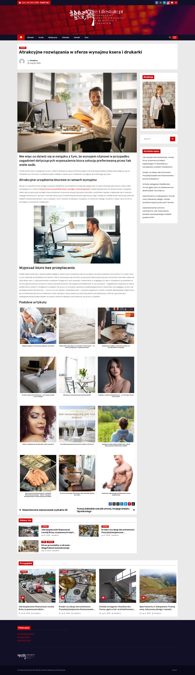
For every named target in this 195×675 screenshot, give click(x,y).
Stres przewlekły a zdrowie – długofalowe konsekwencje (56, 546)
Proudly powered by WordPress (29, 670)
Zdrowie (30, 37)
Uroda (41, 37)
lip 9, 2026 (105, 535)
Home (174, 670)
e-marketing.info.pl (25, 634)
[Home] (21, 37)
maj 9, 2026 (46, 551)
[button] (170, 37)
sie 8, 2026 (45, 535)
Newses (50, 670)
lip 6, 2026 (106, 613)
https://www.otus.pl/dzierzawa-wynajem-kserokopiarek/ (64, 189)
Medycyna (53, 37)
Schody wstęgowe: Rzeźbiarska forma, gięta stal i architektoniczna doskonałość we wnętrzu (158, 187)
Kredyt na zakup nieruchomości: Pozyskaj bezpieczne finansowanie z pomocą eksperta (118, 532)
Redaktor (34, 61)
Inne (86, 37)
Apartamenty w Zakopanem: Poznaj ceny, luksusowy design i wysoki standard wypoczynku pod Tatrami (158, 199)
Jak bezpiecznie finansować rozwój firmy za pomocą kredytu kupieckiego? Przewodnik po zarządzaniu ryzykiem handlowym (36, 610)
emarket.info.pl (24, 640)
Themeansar (60, 670)
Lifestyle (65, 37)
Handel (77, 37)
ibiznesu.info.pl (23, 637)
